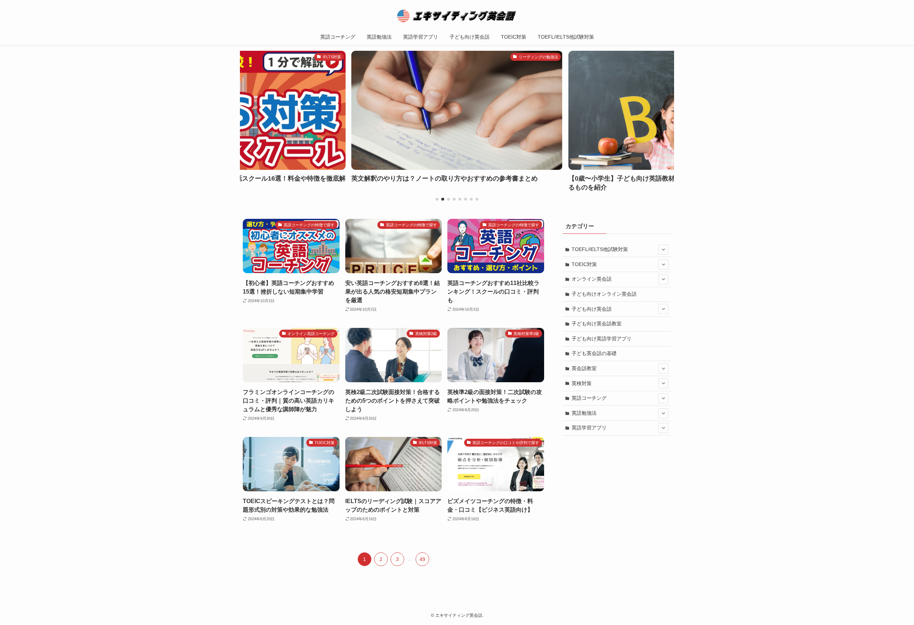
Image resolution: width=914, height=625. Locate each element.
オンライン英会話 (592, 279)
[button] (437, 199)
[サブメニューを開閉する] (663, 250)
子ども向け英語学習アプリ (602, 338)
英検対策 (582, 383)
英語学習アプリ (589, 427)
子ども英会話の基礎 (594, 353)
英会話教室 (584, 368)
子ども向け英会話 (592, 309)
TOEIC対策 (584, 264)
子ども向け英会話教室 (597, 323)
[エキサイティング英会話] (457, 16)
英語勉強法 (584, 413)
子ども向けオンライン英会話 (604, 294)
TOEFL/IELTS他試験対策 (600, 249)
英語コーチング (589, 398)
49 (422, 559)
